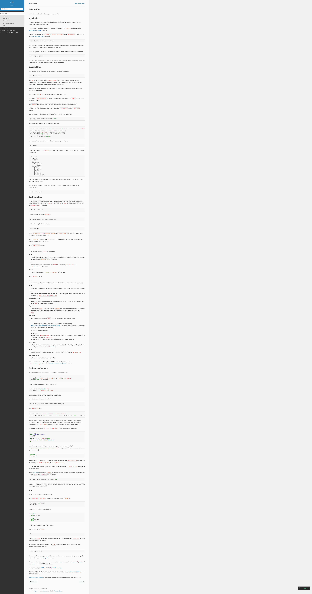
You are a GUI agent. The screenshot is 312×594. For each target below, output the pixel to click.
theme (45, 591)
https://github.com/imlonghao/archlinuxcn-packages (45, 325)
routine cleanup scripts (74, 571)
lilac (13, 2)
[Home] (29, 3)
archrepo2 (45, 558)
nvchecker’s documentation (58, 363)
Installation (5, 16)
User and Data (6, 18)
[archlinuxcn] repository (35, 30)
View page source (80, 3)
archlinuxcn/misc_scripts (36, 577)
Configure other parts (8, 23)
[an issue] (36, 472)
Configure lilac (6, 20)
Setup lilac (4, 13)
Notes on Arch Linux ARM (8, 30)
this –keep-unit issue (37, 36)
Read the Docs (58, 591)
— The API (10, 32)
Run (4, 25)
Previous (33, 582)
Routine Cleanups (6, 28)
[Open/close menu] (0, 13)
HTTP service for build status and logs (51, 568)
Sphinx (36, 591)
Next (81, 582)
